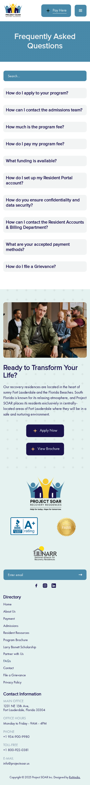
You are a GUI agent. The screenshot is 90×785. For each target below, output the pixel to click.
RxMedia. (74, 777)
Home (7, 604)
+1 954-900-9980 (16, 736)
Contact (8, 668)
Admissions (10, 626)
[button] (80, 11)
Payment (9, 618)
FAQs (7, 661)
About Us (9, 611)
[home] (13, 10)
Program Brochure (15, 640)
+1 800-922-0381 (16, 750)
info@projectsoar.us (16, 763)
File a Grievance (14, 675)
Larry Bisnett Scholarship (19, 647)
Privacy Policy (12, 682)
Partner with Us (13, 654)
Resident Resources (16, 633)
